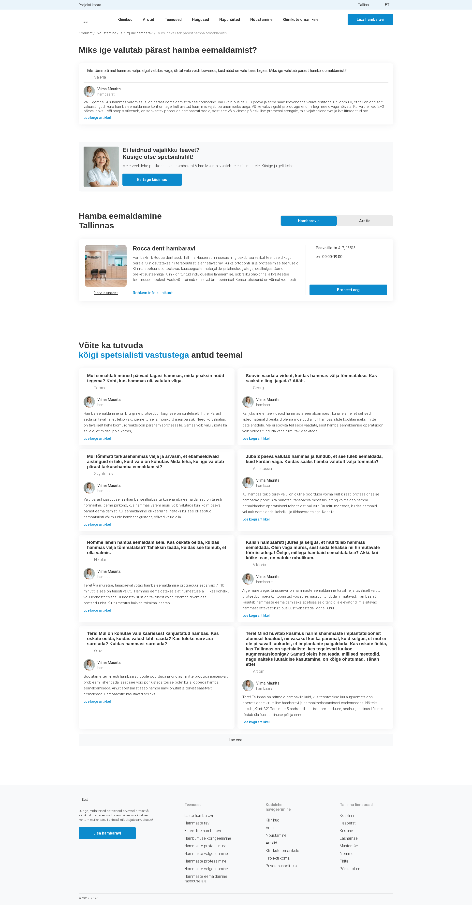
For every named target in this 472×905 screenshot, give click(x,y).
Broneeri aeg (348, 290)
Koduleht (85, 33)
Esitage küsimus (152, 179)
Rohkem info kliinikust (153, 292)
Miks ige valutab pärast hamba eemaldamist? (192, 33)
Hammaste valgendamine (206, 853)
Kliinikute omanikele (300, 19)
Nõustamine (261, 19)
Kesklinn (347, 815)
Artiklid (271, 843)
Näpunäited (229, 19)
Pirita (344, 861)
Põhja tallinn (350, 868)
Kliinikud (125, 19)
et (387, 4)
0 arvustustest (106, 293)
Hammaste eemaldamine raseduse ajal (205, 878)
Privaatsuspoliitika (281, 866)
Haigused (200, 19)
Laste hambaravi (198, 815)
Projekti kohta (90, 5)
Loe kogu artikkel (98, 438)
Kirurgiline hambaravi (136, 33)
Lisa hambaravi (370, 19)
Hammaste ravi (197, 823)
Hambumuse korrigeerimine (207, 838)
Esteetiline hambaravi (202, 830)
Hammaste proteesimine (205, 846)
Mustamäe (349, 846)
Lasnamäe (349, 838)
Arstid (148, 19)
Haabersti (348, 823)
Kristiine (346, 830)
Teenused (173, 19)
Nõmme (347, 853)
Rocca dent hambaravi (164, 248)
